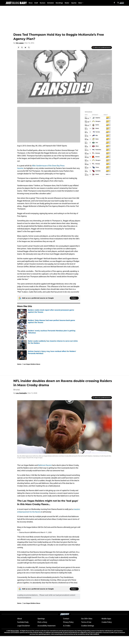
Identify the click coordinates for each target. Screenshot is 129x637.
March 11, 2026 (46, 532)
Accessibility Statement (46, 626)
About (19, 619)
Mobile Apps (106, 619)
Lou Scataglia (21, 393)
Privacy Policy (68, 622)
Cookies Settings (87, 626)
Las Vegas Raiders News (31, 364)
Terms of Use (86, 622)
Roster (67, 3)
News (30, 3)
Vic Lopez (20, 43)
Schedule (50, 3)
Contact (66, 619)
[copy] (28, 47)
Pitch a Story (42, 622)
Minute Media (15, 630)
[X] (118, 2)
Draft (36, 3)
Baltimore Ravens (45, 465)
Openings (41, 619)
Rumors (42, 3)
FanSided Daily (23, 622)
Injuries (73, 3)
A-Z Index (66, 626)
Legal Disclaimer (23, 626)
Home (19, 364)
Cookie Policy (107, 622)
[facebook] (114, 2)
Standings (59, 3)
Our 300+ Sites (86, 619)
